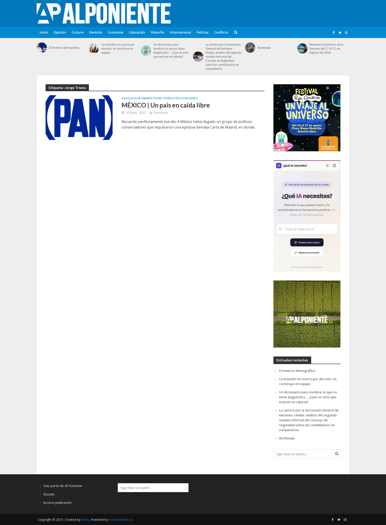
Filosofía (157, 32)
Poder (158, 98)
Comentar (160, 112)
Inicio (44, 32)
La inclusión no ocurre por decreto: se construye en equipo (117, 48)
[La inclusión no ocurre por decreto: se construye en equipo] (94, 48)
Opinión (60, 32)
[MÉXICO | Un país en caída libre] (79, 117)
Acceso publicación (57, 502)
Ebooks (49, 494)
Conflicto (221, 32)
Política (202, 32)
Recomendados (186, 98)
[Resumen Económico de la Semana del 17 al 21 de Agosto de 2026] (302, 48)
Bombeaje (264, 47)
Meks (85, 519)
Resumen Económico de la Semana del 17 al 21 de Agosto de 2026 (326, 48)
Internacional (180, 32)
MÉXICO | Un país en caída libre (166, 105)
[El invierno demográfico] (42, 47)
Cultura (78, 32)
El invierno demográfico (64, 47)
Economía (115, 32)
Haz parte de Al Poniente (62, 485)
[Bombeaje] (250, 47)
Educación (137, 32)
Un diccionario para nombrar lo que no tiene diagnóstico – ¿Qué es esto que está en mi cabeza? (171, 50)
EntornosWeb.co (121, 519)
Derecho (95, 32)
